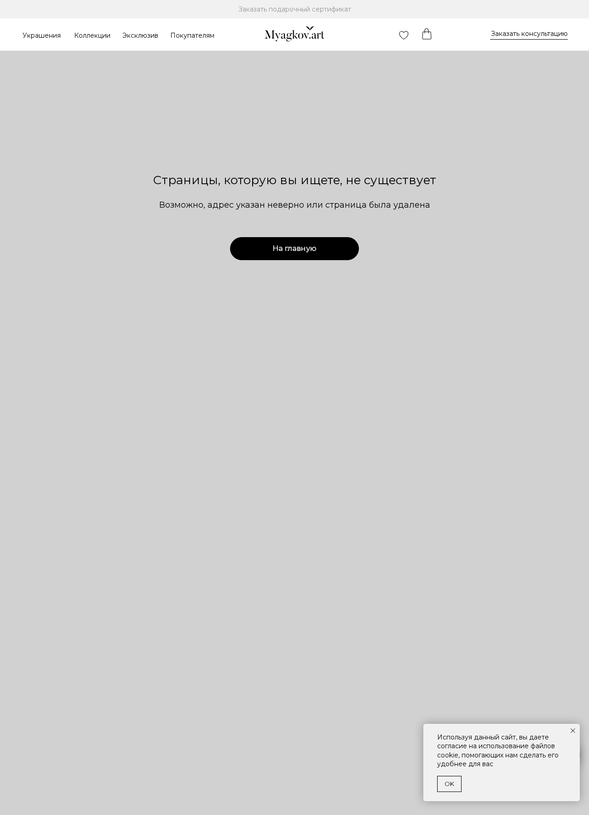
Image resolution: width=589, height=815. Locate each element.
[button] (529, 33)
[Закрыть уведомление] (572, 730)
